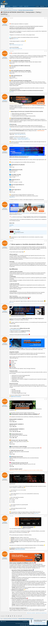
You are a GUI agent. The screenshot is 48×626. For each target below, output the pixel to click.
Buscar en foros (10, 8)
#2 (46, 51)
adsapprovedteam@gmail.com (24, 139)
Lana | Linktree (17, 231)
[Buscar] (46, 6)
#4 (46, 145)
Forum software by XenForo (24, 623)
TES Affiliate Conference (25, 213)
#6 (46, 240)
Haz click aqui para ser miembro (40, 622)
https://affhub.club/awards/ (15, 329)
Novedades (8, 6)
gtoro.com (16, 38)
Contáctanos (25, 621)
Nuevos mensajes (4, 8)
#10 (46, 472)
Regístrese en (12, 197)
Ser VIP (20, 6)
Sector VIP (26, 6)
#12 (46, 551)
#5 (46, 202)
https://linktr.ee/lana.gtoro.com (15, 48)
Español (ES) (4, 621)
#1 (46, 18)
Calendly (11, 225)
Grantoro (3, 15)
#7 (46, 304)
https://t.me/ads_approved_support (21, 137)
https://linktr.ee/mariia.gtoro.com (16, 44)
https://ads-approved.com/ (20, 134)
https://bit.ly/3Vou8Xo (20, 549)
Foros (2, 6)
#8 (46, 337)
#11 (46, 515)
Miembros (15, 6)
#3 (46, 94)
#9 (46, 399)
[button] (11, 6)
